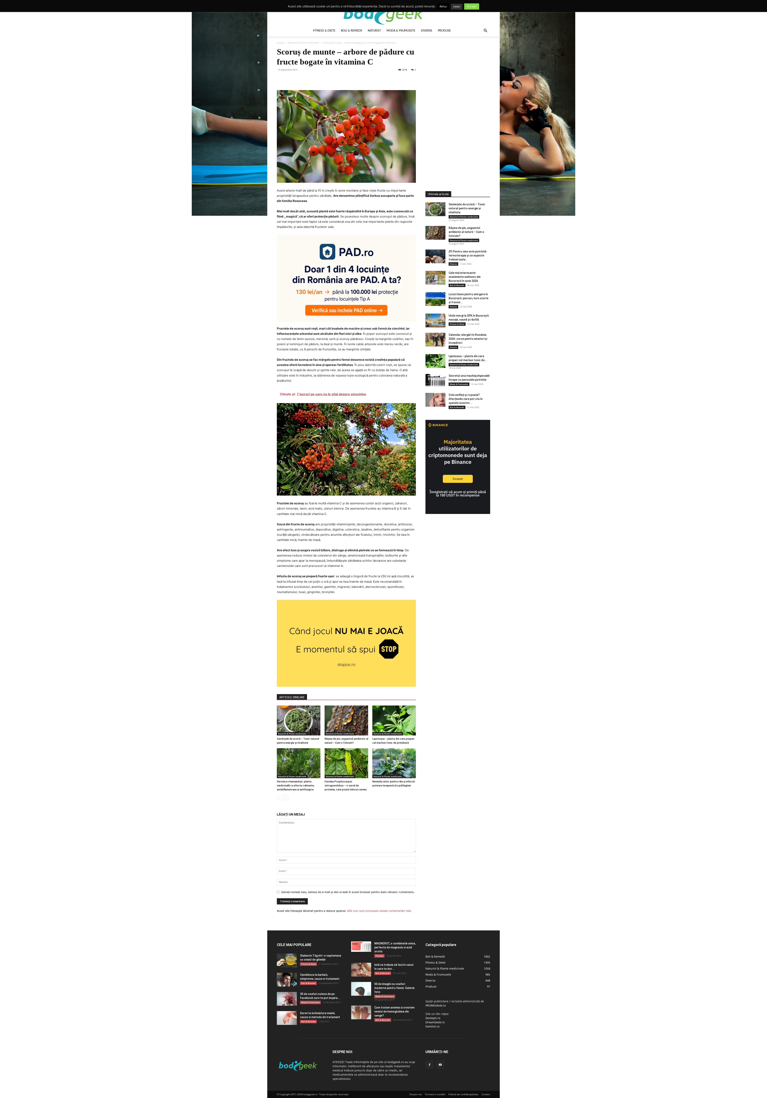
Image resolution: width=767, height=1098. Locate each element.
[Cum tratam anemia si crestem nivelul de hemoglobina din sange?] (361, 1012)
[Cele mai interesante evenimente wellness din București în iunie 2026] (435, 278)
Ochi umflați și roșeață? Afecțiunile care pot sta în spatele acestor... (466, 398)
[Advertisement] (455, 107)
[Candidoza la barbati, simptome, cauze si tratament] (287, 980)
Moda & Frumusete (400, 30)
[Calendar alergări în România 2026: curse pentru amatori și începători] (435, 340)
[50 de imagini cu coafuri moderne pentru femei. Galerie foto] (361, 989)
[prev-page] (279, 797)
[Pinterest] (299, 79)
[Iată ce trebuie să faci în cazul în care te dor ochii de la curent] (361, 970)
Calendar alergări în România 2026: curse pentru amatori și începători (468, 338)
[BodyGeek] (383, 13)
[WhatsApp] (308, 79)
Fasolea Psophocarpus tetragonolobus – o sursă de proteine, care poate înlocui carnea (346, 785)
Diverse (426, 30)
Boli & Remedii (351, 30)
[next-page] (285, 797)
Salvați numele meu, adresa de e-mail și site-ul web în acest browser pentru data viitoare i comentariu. (347, 892)
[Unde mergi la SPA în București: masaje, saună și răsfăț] (435, 320)
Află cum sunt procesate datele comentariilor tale (379, 910)
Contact (486, 1094)
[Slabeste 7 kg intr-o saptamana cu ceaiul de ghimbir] (287, 960)
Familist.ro (432, 1026)
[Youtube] (440, 1065)
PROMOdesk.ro (435, 1005)
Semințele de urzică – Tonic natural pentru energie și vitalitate (467, 208)
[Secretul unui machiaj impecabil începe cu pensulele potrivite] (435, 381)
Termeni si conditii (435, 1094)
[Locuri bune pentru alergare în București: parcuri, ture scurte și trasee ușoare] (435, 299)
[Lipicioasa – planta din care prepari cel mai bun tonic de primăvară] (394, 720)
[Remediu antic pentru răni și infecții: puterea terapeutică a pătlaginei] (394, 763)
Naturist (374, 30)
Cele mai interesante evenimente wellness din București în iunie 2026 (465, 276)
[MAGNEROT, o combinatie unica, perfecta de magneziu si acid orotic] (361, 946)
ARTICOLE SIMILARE (292, 697)
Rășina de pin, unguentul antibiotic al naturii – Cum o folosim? (466, 231)
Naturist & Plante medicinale (303, 42)
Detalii (456, 6)
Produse (444, 30)
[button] (485, 31)
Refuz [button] (443, 6)
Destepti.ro (432, 1018)
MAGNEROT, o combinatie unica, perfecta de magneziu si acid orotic (395, 947)
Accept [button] (471, 6)
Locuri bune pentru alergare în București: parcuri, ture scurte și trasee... (468, 298)
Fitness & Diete (324, 30)
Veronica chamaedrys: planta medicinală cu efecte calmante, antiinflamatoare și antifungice (295, 785)
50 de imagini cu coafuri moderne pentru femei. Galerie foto (394, 988)
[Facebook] (281, 79)
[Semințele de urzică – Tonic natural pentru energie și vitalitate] (298, 720)
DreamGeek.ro (435, 1022)
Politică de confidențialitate (463, 1094)
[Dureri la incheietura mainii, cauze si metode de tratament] (287, 1018)
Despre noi (415, 1094)
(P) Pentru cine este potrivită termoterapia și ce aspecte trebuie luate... (467, 255)
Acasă (280, 42)
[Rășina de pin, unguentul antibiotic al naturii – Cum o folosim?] (346, 720)
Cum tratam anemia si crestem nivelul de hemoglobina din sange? (394, 1011)
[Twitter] (290, 79)
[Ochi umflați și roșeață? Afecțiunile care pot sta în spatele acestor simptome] (435, 400)
